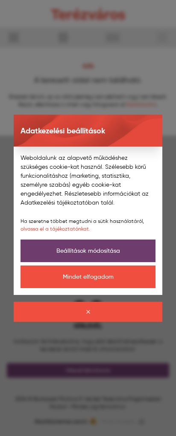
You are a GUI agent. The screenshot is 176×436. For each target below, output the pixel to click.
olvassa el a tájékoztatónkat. (55, 228)
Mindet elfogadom (88, 276)
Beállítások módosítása (88, 250)
